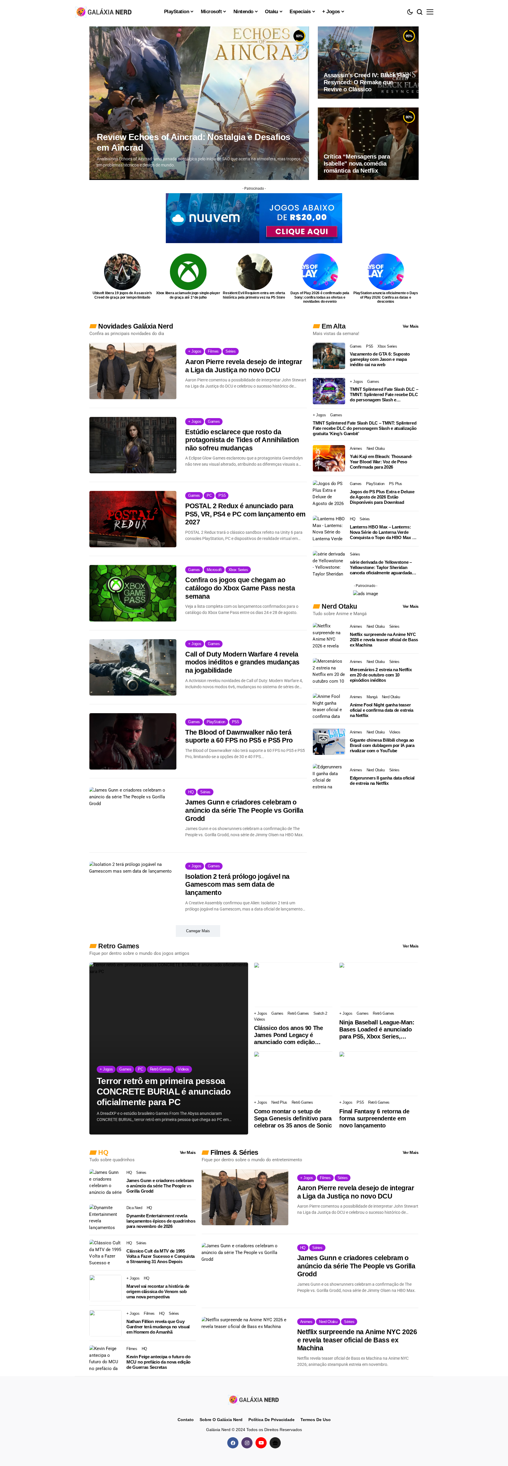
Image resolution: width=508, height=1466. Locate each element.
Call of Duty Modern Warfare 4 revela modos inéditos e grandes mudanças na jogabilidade (242, 662)
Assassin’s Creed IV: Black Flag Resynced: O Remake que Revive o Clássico (366, 82)
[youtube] (261, 1442)
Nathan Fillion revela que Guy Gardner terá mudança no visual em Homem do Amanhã (158, 1326)
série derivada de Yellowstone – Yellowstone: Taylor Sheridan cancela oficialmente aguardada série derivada (381, 567)
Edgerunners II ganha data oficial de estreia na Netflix (382, 780)
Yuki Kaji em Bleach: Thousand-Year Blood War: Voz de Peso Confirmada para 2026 (381, 461)
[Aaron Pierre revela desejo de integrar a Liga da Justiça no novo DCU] (132, 371)
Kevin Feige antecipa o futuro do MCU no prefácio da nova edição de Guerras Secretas (158, 1362)
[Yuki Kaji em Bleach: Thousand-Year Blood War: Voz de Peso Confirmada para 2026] (329, 458)
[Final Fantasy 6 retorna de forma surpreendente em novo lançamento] (379, 1073)
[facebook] (232, 1442)
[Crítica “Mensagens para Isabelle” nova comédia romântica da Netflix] (368, 143)
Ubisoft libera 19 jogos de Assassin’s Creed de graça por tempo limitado (122, 295)
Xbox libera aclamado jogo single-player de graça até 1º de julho (188, 295)
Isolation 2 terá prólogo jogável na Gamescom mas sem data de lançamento (237, 884)
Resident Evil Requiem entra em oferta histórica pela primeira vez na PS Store (254, 295)
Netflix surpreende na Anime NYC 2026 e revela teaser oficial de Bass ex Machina (384, 639)
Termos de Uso (315, 1419)
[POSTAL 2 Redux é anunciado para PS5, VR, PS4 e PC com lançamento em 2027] (132, 519)
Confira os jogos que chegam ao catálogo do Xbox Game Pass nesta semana (240, 588)
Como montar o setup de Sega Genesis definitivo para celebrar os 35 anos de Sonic (293, 1118)
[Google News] (275, 1442)
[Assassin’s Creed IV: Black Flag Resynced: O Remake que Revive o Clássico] (368, 62)
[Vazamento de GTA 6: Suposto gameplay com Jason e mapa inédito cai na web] (329, 356)
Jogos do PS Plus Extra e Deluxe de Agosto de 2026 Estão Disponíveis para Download (382, 497)
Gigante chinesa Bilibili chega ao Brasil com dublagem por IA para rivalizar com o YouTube (382, 745)
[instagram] (247, 1442)
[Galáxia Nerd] (104, 12)
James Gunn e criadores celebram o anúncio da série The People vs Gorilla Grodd (244, 810)
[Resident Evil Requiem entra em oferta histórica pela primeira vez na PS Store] (254, 271)
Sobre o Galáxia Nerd (221, 1419)
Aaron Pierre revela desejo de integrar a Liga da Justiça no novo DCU (243, 366)
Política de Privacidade (271, 1419)
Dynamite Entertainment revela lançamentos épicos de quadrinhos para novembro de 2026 (160, 1221)
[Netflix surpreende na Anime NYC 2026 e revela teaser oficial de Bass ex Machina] (329, 636)
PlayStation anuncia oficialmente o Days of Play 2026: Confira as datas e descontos (385, 297)
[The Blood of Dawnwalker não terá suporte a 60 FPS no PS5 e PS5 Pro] (132, 741)
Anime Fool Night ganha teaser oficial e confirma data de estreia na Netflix (381, 710)
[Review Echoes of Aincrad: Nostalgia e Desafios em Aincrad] (199, 103)
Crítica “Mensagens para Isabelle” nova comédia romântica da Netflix (357, 163)
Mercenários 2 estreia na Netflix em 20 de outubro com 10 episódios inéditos (381, 675)
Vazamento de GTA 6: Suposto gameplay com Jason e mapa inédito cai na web (380, 359)
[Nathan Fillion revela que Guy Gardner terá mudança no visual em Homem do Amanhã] (105, 1323)
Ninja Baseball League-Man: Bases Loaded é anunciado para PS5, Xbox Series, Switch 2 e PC (377, 1029)
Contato (186, 1419)
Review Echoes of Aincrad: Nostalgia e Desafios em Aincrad (193, 142)
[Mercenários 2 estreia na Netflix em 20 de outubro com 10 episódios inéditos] (329, 671)
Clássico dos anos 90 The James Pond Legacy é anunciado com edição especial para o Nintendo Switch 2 (288, 1035)
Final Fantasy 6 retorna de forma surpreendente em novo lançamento (374, 1118)
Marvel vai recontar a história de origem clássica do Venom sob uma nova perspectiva (157, 1291)
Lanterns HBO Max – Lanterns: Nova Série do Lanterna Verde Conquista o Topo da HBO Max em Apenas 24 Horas (384, 532)
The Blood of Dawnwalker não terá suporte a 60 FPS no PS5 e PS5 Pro (239, 736)
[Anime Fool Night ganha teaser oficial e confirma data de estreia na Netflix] (329, 706)
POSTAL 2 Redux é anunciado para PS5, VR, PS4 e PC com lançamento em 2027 (245, 514)
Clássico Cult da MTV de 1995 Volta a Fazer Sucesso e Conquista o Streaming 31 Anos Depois (160, 1256)
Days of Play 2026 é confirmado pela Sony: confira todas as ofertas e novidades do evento (319, 297)
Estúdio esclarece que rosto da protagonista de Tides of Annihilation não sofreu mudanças (242, 440)
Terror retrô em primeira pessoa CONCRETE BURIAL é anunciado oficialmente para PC (164, 1091)
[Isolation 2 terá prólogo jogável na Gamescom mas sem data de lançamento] (132, 889)
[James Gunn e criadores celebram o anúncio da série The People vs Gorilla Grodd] (132, 815)
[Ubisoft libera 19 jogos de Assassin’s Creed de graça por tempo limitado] (122, 271)
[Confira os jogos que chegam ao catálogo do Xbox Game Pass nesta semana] (132, 593)
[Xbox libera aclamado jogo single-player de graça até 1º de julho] (188, 271)
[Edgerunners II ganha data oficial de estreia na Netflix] (329, 777)
